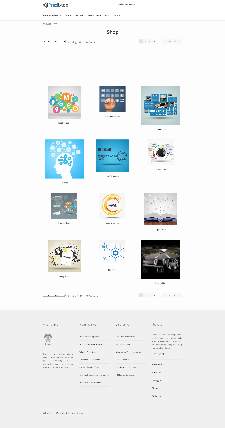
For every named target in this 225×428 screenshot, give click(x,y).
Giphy (155, 388)
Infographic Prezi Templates (128, 352)
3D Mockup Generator (125, 375)
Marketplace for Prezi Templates (131, 4)
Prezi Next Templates (89, 336)
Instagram (157, 380)
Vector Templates (123, 359)
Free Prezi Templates (125, 336)
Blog (107, 15)
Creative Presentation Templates (94, 375)
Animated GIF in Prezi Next (91, 359)
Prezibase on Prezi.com (125, 367)
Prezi (68, 367)
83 (175, 41)
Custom (79, 15)
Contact (118, 15)
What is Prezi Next (87, 352)
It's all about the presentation (69, 413)
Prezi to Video (94, 15)
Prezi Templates (50, 15)
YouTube (156, 372)
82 (170, 41)
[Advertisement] (112, 63)
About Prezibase (122, 344)
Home (48, 24)
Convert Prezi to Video (89, 367)
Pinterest (157, 396)
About (69, 15)
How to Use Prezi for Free (90, 382)
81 (164, 41)
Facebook (157, 364)
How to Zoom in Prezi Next (91, 344)
